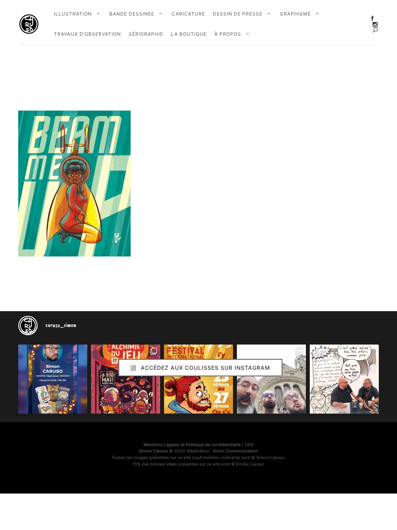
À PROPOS (227, 34)
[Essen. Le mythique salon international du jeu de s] (271, 379)
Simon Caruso (153, 451)
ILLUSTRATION (73, 14)
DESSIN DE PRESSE (237, 14)
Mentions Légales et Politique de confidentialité (192, 444)
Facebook (372, 18)
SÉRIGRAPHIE (146, 34)
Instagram (375, 24)
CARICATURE (188, 14)
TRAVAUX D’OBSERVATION (87, 34)
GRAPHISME (295, 14)
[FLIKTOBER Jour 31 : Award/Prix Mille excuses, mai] (344, 379)
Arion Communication (235, 451)
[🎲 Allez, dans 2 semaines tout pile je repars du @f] (198, 379)
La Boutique (189, 34)
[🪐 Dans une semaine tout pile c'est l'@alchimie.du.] (125, 379)
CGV (249, 444)
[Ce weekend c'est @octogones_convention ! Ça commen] (52, 379)
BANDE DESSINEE (131, 14)
